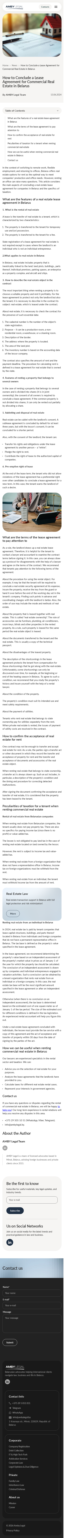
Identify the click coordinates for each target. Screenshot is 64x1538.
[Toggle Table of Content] (58, 111)
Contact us (13, 160)
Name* (6, 1287)
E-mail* (6, 1299)
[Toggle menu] (56, 7)
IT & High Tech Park (18, 1454)
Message (7, 1311)
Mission (12, 1503)
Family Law (14, 1481)
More (13, 913)
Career (12, 1507)
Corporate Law (16, 1462)
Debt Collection (16, 1450)
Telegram (16, 1407)
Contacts (45, 6)
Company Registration (19, 1446)
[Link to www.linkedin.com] (9, 1242)
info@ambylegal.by (22, 1417)
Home (5, 65)
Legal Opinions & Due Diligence (23, 1466)
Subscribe (15, 1210)
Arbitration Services (18, 1458)
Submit (9, 1342)
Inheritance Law (16, 1485)
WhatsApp (17, 1412)
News (14, 65)
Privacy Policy (12, 1530)
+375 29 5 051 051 (21, 1403)
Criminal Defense (17, 1489)
